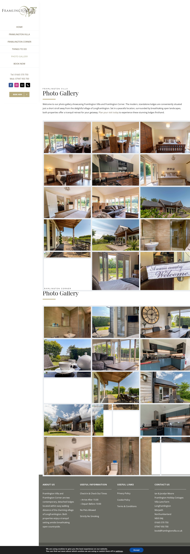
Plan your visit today (109, 112)
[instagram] (16, 85)
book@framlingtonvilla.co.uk (168, 530)
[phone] (28, 85)
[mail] (22, 85)
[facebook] (11, 85)
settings (119, 551)
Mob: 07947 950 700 (19, 78)
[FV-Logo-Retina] (19, 4)
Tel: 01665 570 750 (19, 74)
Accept (136, 550)
